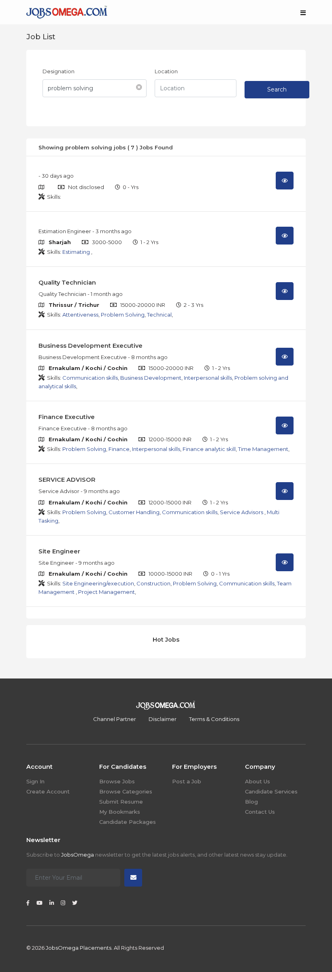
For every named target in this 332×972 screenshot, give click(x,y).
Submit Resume (121, 801)
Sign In (35, 781)
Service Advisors (242, 512)
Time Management (263, 449)
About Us (257, 781)
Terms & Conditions (214, 719)
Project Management (106, 592)
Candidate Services (271, 791)
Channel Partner (114, 719)
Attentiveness (80, 314)
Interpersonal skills (208, 377)
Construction (153, 583)
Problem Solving (123, 314)
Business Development (150, 377)
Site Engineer (59, 551)
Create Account (48, 791)
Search (277, 89)
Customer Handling (134, 512)
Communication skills (90, 377)
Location (166, 71)
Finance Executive (66, 417)
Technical (159, 314)
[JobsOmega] (66, 11)
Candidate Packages (127, 822)
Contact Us (260, 811)
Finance (119, 449)
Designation (58, 71)
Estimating (76, 252)
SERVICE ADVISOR (67, 479)
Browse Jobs (117, 781)
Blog (251, 801)
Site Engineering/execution (98, 583)
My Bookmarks (119, 811)
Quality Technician (67, 282)
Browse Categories (125, 791)
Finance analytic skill (209, 449)
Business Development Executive (90, 345)
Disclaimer (163, 719)
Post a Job (186, 781)
